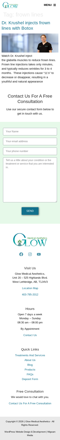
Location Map (30, 288)
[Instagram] (30, 254)
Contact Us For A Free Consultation (30, 403)
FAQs (30, 374)
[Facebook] (21, 254)
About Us (30, 360)
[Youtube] (39, 254)
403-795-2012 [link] (30, 294)
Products (30, 369)
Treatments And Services (30, 355)
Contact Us (30, 335)
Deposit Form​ (30, 379)
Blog (30, 364)
